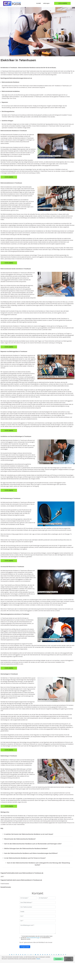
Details (38, 959)
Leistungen (46, 3)
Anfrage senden (24, 947)
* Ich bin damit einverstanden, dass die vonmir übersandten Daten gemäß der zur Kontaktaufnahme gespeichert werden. (36, 937)
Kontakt (38, 3)
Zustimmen (58, 959)
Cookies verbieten (68, 959)
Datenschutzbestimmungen (33, 937)
